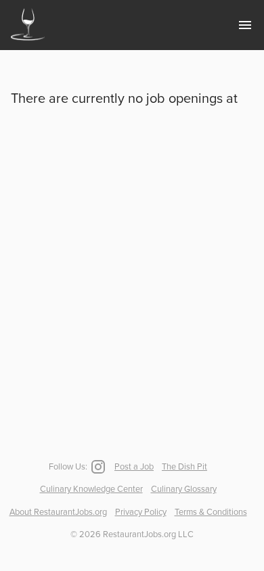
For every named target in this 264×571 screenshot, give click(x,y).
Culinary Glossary (184, 489)
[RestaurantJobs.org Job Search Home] (28, 42)
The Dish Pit (184, 466)
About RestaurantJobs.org (58, 512)
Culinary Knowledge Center (91, 489)
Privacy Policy (141, 512)
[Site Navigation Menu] (245, 25)
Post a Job (134, 466)
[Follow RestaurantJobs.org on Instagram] (96, 466)
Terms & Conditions (211, 512)
